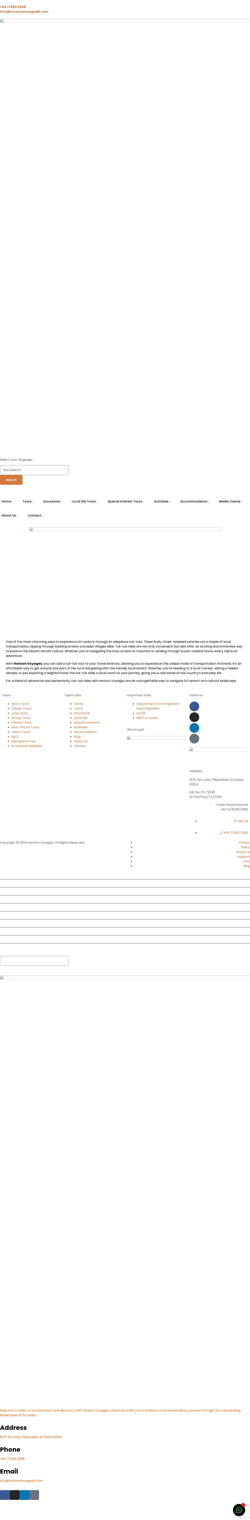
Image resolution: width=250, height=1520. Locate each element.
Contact (34, 515)
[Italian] (187, 454)
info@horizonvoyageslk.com (21, 1480)
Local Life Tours (84, 501)
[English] (172, 454)
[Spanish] (197, 454)
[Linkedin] (194, 728)
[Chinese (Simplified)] (162, 454)
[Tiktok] (194, 739)
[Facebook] (194, 706)
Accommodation (193, 501)
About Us (8, 939)
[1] (239, 1512)
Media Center (230, 501)
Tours (27, 501)
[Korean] (192, 454)
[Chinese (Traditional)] (167, 454)
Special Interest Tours (125, 501)
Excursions (51, 501)
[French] (177, 454)
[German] (182, 454)
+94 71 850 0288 (12, 1459)
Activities (161, 501)
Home (6, 875)
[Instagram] (194, 717)
